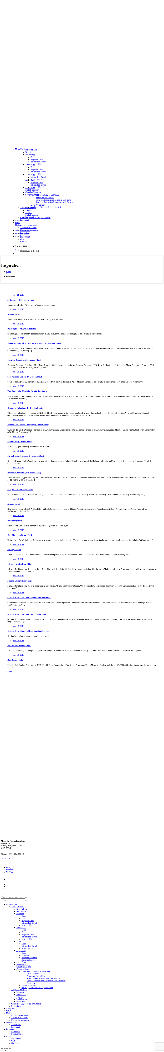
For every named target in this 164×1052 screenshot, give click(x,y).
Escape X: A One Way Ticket (20, 489)
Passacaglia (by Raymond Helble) (21, 329)
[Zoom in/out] (2, 1048)
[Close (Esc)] (10, 1048)
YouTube (10, 872)
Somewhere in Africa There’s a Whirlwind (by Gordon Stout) (34, 343)
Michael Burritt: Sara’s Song (19, 581)
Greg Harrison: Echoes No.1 (19, 535)
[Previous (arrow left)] (2, 1050)
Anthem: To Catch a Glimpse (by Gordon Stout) (28, 425)
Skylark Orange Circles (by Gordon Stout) (25, 456)
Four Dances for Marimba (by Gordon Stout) (27, 391)
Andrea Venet (13, 314)
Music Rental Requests (15, 884)
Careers (9, 889)
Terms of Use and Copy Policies (19, 882)
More (9, 672)
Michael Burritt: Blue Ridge (19, 564)
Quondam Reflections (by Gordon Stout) (25, 408)
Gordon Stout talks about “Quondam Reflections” (29, 597)
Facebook (10, 870)
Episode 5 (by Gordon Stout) (19, 441)
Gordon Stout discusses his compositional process (28, 631)
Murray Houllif (14, 550)
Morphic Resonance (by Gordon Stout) (24, 360)
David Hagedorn (14, 521)
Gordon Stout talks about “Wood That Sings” (27, 614)
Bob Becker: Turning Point (19, 645)
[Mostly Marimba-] (82, 145)
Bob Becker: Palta (15, 660)
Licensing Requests (14, 886)
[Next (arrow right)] (5, 1050)
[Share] (7, 1048)
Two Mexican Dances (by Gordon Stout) (24, 377)
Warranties (10, 879)
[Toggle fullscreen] (5, 1048)
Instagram (10, 867)
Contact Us (5, 858)
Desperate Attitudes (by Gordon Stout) (24, 473)
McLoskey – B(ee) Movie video (20, 300)
